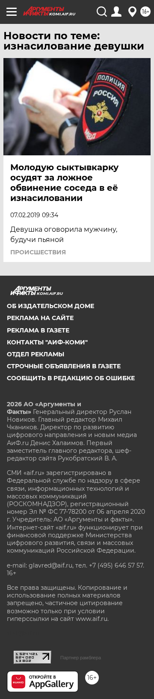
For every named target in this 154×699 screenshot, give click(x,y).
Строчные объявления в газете (64, 366)
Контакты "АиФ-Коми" (47, 342)
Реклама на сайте (40, 318)
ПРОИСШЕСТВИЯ (38, 252)
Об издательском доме (50, 306)
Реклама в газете (38, 330)
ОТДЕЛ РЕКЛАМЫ (35, 354)
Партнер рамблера (80, 657)
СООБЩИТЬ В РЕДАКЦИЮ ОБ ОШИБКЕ (71, 378)
